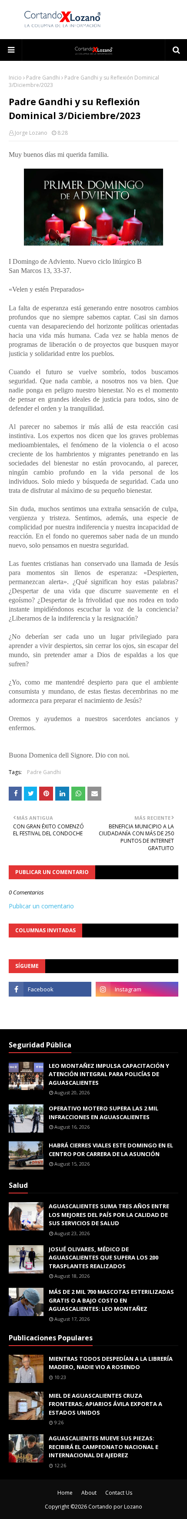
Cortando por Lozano (115, 1506)
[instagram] (137, 989)
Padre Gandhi (43, 77)
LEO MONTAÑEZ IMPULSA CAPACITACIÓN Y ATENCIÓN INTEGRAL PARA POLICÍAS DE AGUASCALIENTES (109, 1074)
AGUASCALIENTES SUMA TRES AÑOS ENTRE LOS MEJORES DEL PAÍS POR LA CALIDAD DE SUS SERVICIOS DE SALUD (109, 1214)
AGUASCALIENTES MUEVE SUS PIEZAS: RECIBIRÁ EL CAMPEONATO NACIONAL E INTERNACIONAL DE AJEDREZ (103, 1446)
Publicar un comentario (41, 906)
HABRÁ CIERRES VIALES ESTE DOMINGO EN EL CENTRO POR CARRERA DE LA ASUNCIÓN (111, 1149)
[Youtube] (50, 1008)
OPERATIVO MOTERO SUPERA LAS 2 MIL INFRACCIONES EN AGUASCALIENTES (103, 1112)
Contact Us (118, 1492)
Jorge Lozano (31, 132)
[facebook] (50, 989)
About (89, 1492)
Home (65, 1492)
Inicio (15, 77)
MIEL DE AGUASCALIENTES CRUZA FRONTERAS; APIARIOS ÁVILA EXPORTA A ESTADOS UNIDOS (105, 1404)
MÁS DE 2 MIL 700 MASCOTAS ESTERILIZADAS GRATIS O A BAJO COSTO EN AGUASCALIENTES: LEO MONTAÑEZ (111, 1300)
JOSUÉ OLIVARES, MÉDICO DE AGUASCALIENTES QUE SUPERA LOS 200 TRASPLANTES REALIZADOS (103, 1257)
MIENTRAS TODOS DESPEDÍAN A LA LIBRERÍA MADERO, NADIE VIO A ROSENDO (111, 1363)
